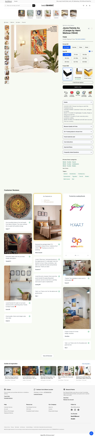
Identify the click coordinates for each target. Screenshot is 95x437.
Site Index (17, 427)
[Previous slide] (66, 255)
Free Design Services (31, 407)
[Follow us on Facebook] (72, 410)
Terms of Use (7, 427)
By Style (18, 22)
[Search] (33, 5)
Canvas (74, 47)
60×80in (84, 61)
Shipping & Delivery (8, 413)
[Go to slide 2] (76, 255)
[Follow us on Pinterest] (78, 410)
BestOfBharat (8, 1)
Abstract (65, 173)
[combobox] (18, 5)
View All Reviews (47, 356)
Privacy (12, 427)
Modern (74, 165)
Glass (80, 47)
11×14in (76, 54)
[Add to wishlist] (91, 28)
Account (6, 409)
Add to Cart (77, 87)
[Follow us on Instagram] (75, 410)
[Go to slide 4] (78, 255)
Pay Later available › (81, 39)
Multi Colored (67, 179)
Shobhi (15, 1)
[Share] (88, 28)
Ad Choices (22, 427)
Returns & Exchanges (9, 411)
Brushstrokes (73, 173)
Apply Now (65, 397)
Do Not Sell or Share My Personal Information (43, 427)
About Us (51, 407)
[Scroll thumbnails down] (7, 83)
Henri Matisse (71, 25)
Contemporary (75, 163)
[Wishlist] (83, 5)
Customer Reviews (38, 394)
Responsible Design (53, 411)
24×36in (76, 58)
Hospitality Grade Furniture (32, 411)
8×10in (67, 54)
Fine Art (24, 22)
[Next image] (55, 48)
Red (73, 179)
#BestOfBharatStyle (75, 407)
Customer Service (8, 407)
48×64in (67, 61)
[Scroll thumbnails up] (7, 25)
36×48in (84, 58)
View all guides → (86, 363)
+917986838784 (47, 392)
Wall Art (12, 22)
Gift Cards (28, 409)
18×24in (67, 58)
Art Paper (66, 47)
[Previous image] (13, 48)
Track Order (7, 396)
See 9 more (65, 168)
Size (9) (65, 51)
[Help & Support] (91, 433)
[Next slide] (88, 255)
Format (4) (65, 44)
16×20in (85, 54)
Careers (50, 409)
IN (89, 51)
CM (92, 51)
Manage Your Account (68, 399)
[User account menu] (86, 5)
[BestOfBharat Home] (47, 5)
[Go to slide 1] (75, 255)
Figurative (75, 176)
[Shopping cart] (89, 5)
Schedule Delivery (8, 398)
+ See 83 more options (77, 82)
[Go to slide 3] (77, 255)
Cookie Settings (29, 427)
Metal (86, 47)
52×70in (76, 61)
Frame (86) (66, 66)
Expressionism (67, 176)
